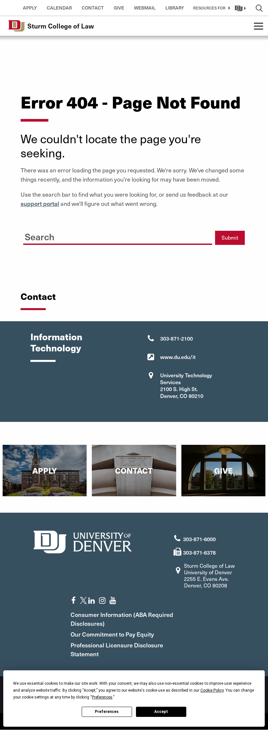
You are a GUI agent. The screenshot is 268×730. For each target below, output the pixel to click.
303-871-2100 (176, 338)
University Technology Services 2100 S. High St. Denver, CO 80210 (186, 385)
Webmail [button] (145, 8)
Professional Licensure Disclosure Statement (117, 649)
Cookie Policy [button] (212, 690)
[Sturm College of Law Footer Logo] (83, 541)
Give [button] (119, 8)
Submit (230, 237)
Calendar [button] (59, 8)
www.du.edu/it (177, 356)
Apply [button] (30, 8)
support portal (40, 203)
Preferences (107, 711)
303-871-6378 (199, 552)
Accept (161, 711)
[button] (210, 8)
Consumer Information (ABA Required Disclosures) (122, 618)
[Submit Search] (201, 235)
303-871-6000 (199, 539)
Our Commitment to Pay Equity (112, 634)
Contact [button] (93, 8)
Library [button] (174, 8)
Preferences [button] (102, 697)
